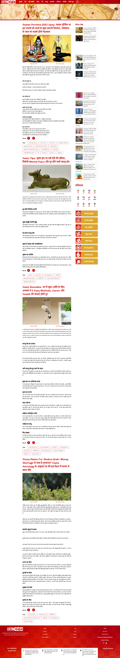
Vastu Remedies (44, 447)
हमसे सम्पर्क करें (105, 634)
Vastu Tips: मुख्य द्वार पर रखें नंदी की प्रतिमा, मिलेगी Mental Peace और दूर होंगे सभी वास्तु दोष (89, 58)
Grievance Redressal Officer (105, 637)
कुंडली (20, 2)
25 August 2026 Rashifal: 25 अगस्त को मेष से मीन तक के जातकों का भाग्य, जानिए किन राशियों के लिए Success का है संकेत (86, 75)
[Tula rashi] (89, 197)
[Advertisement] (86, 48)
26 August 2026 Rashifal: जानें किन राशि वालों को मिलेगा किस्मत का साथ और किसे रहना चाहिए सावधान (89, 38)
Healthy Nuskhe (108, 648)
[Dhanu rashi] (78, 203)
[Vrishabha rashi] (83, 190)
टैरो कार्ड (45, 631)
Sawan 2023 (53, 146)
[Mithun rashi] (89, 190)
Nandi (30, 275)
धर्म (42, 2)
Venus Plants (32, 614)
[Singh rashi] (78, 197)
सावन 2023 (55, 149)
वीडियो (64, 2)
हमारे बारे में (105, 631)
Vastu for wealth (58, 450)
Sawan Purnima (28, 146)
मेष (78, 193)
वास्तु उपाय (26, 454)
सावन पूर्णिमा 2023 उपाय (29, 153)
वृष (83, 193)
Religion (60, 153)
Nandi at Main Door (29, 281)
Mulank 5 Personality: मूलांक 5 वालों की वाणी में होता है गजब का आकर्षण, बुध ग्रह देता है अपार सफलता (89, 95)
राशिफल (59, 2)
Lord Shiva (52, 143)
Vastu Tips (38, 275)
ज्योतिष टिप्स (41, 278)
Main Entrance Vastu (29, 278)
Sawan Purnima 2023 (41, 146)
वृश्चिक (94, 199)
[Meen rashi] (95, 203)
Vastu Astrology (28, 621)
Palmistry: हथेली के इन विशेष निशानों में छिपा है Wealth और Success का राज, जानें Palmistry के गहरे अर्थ (89, 131)
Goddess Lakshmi (63, 143)
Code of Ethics (105, 640)
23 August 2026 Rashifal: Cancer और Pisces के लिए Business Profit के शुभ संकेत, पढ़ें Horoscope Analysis (86, 122)
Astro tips (43, 143)
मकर (84, 206)
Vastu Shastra (35, 454)
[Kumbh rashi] (89, 203)
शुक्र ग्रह (45, 618)
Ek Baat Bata (12, 651)
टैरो (25, 2)
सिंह (78, 199)
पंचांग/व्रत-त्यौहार (45, 637)
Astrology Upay (33, 143)
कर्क (95, 193)
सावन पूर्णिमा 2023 (45, 149)
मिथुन (89, 193)
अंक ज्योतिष (31, 2)
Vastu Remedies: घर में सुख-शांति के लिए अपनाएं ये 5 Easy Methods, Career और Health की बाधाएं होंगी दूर (89, 149)
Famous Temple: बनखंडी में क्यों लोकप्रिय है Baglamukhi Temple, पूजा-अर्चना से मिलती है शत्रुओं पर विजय (89, 30)
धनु (78, 206)
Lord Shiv (51, 153)
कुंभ (89, 206)
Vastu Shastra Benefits (53, 278)
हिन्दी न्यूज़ (71, 2)
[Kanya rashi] (83, 197)
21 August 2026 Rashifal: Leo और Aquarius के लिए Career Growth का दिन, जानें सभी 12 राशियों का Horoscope (86, 158)
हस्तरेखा (52, 2)
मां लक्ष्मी (44, 153)
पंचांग (38, 2)
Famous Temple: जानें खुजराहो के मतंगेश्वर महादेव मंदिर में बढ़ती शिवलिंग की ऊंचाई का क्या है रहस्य (89, 66)
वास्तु (46, 2)
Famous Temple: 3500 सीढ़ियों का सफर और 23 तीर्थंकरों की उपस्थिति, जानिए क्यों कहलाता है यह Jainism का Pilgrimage (86, 168)
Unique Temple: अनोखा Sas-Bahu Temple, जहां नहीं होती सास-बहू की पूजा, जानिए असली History (89, 176)
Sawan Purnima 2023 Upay (31, 149)
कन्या (84, 199)
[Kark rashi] (95, 190)
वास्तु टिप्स (58, 275)
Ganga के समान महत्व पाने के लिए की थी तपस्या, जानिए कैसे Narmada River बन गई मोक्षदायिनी (89, 103)
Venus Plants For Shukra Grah (32, 618)
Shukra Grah (42, 614)
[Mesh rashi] (78, 190)
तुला (89, 199)
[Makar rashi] (83, 203)
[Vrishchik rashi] (95, 197)
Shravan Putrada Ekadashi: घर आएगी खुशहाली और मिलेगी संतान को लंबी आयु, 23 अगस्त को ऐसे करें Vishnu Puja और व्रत (86, 112)
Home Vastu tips (46, 450)
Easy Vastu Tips (33, 447)
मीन (94, 206)
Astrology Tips (48, 275)
